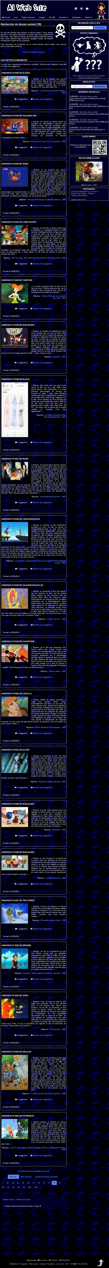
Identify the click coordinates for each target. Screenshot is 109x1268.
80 (3, 1187)
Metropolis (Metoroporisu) (52, 782)
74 (33, 1183)
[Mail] (87, 9)
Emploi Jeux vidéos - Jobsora (82, 193)
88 (19, 1187)
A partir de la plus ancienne (46, 1177)
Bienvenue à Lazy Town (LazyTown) (48, 142)
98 (24, 1187)
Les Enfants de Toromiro (53, 497)
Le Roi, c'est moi (56, 619)
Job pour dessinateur (79, 195)
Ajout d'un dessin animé (88, 96)
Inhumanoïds (57, 1029)
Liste (16, 17)
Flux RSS (82, 1264)
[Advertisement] (33, 1234)
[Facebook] (76, 9)
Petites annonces (28, 17)
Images (42, 17)
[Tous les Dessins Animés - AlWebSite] (27, 12)
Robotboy (59, 830)
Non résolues (26, 1177)
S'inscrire (101, 86)
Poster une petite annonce (33, 52)
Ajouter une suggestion (43, 99)
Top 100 (52, 17)
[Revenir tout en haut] (100, 1265)
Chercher (101, 28)
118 (35, 1187)
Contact (43, 1264)
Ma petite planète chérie (53, 920)
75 (39, 1183)
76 (44, 1183)
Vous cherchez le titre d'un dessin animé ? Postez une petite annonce (89, 77)
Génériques (76, 17)
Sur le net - (61, 1264)
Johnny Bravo (57, 671)
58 (23, 1183)
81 (8, 1187)
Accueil (7, 17)
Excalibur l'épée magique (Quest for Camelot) (44, 973)
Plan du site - (34, 1264)
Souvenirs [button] (63, 17)
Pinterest (54, 1260)
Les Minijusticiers (56, 878)
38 (13, 1183)
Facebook (43, 1260)
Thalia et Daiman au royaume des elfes (54, 297)
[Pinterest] (81, 9)
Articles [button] (88, 17)
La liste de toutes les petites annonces (33, 1171)
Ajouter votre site (78, 199)
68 (28, 1183)
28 (8, 1183)
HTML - (73, 1264)
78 (54, 1183)
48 (18, 1183)
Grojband (59, 357)
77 (49, 1183)
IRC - (68, 1264)
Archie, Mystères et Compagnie (50, 727)
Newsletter (65, 1260)
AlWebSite (14, 1264)
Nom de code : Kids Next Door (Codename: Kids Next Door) (39, 258)
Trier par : (13, 1177)
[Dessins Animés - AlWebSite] (101, 19)
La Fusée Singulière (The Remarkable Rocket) (55, 416)
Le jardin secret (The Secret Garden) (48, 1094)
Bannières (51, 1264)
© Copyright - (23, 1264)
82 (13, 1187)
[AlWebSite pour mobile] (99, 154)
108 (29, 1187)
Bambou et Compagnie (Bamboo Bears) (47, 200)
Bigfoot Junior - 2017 (89, 185)
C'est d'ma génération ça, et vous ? (84, 191)
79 (59, 1183)
